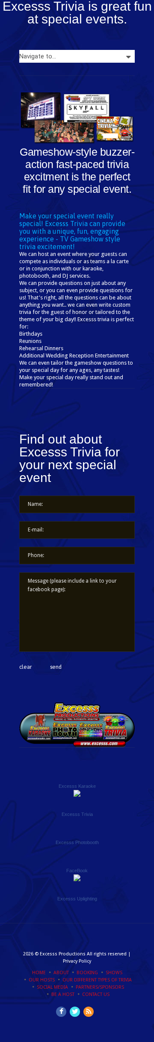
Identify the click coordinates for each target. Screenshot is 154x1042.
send (56, 667)
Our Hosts (42, 980)
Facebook (61, 1012)
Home (39, 972)
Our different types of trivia (97, 980)
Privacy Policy (77, 961)
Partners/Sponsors (100, 987)
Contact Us (96, 994)
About (61, 972)
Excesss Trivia (77, 814)
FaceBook (77, 870)
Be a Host (62, 994)
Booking (87, 972)
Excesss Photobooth (77, 842)
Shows (114, 972)
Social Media (52, 987)
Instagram (88, 1012)
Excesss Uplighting (77, 898)
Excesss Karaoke (77, 786)
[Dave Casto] (77, 878)
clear (25, 667)
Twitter (75, 1012)
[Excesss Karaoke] (77, 794)
